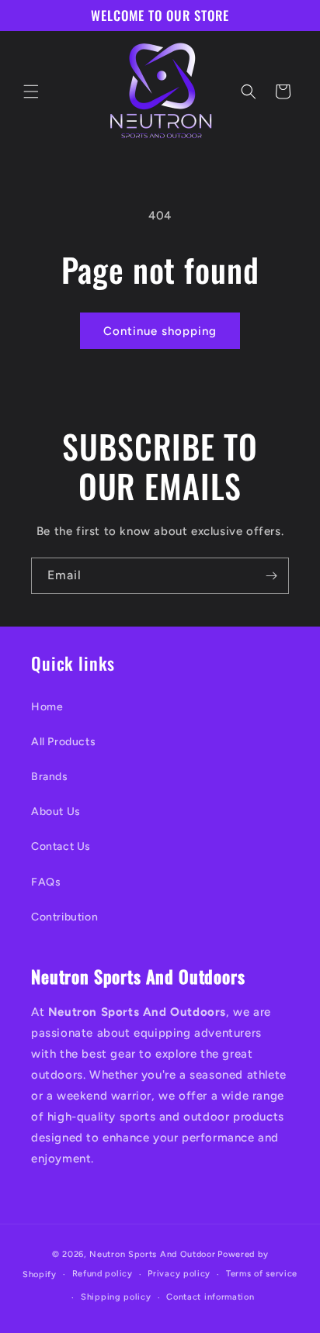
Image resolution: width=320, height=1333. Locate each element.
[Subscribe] (271, 576)
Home (47, 706)
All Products (63, 741)
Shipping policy (116, 1297)
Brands (49, 776)
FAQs (46, 882)
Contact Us (61, 846)
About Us (56, 811)
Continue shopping (160, 331)
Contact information (210, 1297)
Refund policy (102, 1274)
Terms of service (261, 1274)
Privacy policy (179, 1274)
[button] (31, 91)
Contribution (64, 917)
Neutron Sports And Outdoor (152, 1254)
